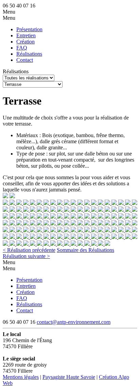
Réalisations (29, 54)
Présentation (29, 29)
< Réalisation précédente (29, 250)
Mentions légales (21, 377)
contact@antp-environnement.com (73, 322)
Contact (24, 60)
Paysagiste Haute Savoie (68, 377)
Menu (9, 12)
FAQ (21, 48)
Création (25, 41)
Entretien (26, 35)
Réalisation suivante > (26, 256)
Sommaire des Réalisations (85, 250)
